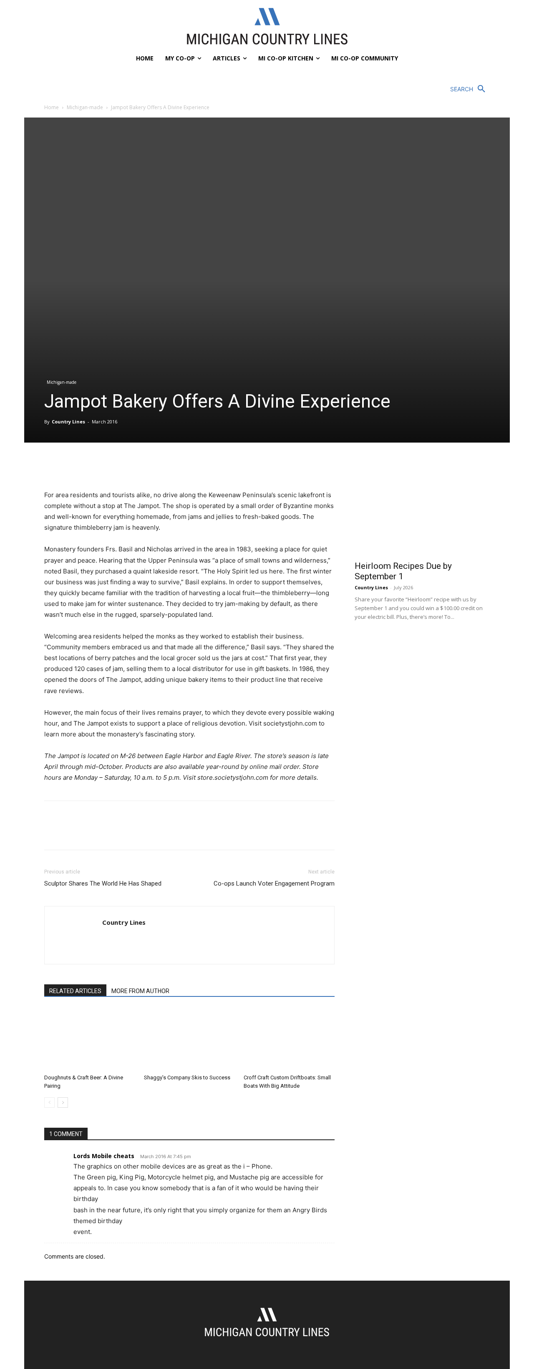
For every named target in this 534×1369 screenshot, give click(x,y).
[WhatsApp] (110, 466)
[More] (130, 466)
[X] (71, 466)
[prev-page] (49, 1102)
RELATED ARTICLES (75, 991)
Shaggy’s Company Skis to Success (187, 1077)
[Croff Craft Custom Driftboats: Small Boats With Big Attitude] (289, 1039)
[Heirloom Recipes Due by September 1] (422, 507)
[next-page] (63, 1102)
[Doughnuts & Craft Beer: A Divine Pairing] (89, 1039)
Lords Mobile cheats (103, 1156)
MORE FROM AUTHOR (140, 991)
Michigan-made (85, 107)
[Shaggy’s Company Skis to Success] (189, 1039)
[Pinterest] (91, 466)
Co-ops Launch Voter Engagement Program (274, 883)
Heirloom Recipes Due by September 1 (403, 571)
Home (51, 107)
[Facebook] (52, 466)
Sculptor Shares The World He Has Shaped (102, 883)
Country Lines (68, 421)
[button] (470, 89)
